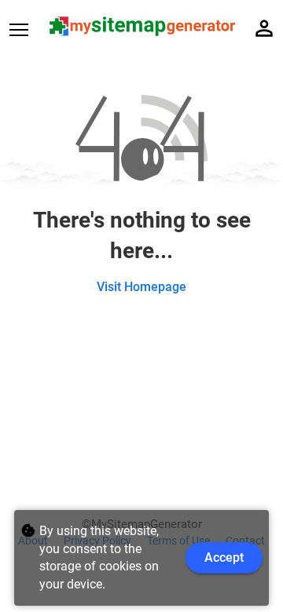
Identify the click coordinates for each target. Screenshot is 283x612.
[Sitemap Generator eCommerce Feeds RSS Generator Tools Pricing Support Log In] (28, 29)
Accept (224, 557)
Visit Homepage (141, 286)
